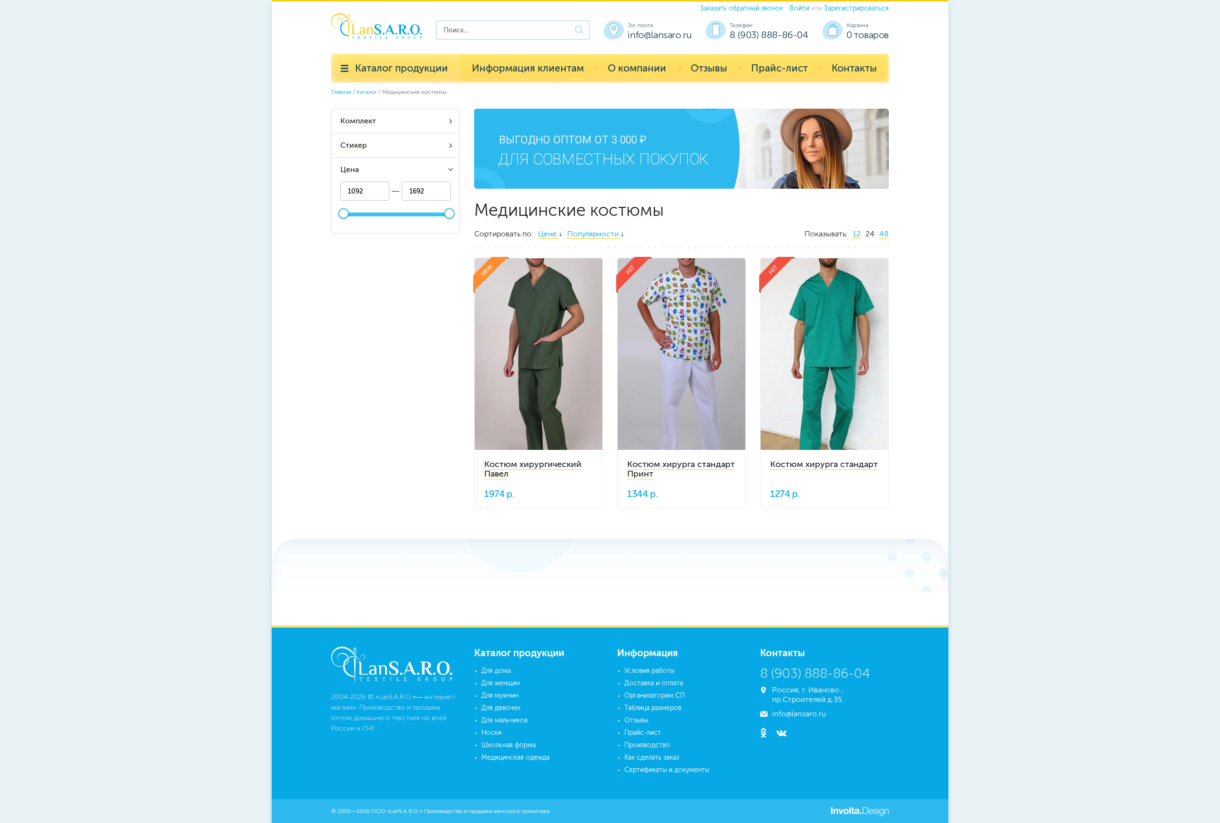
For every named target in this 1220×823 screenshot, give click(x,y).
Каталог (366, 92)
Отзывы (709, 68)
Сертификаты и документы (666, 770)
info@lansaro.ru (659, 35)
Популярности (593, 233)
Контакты (854, 68)
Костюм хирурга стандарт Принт (681, 469)
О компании (637, 68)
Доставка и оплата (653, 683)
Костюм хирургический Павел (532, 469)
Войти (799, 8)
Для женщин (500, 683)
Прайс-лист (779, 68)
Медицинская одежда (515, 757)
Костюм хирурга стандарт (824, 464)
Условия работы (649, 671)
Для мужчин (499, 695)
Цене (548, 233)
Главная (341, 92)
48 (884, 233)
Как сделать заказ (651, 757)
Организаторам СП (654, 695)
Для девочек (500, 708)
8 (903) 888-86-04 (769, 35)
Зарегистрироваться (856, 8)
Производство (647, 745)
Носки (491, 733)
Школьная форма (508, 745)
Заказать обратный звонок (741, 8)
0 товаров (867, 35)
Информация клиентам (528, 68)
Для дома (496, 671)
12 (857, 233)
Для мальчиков (504, 720)
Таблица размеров (652, 708)
